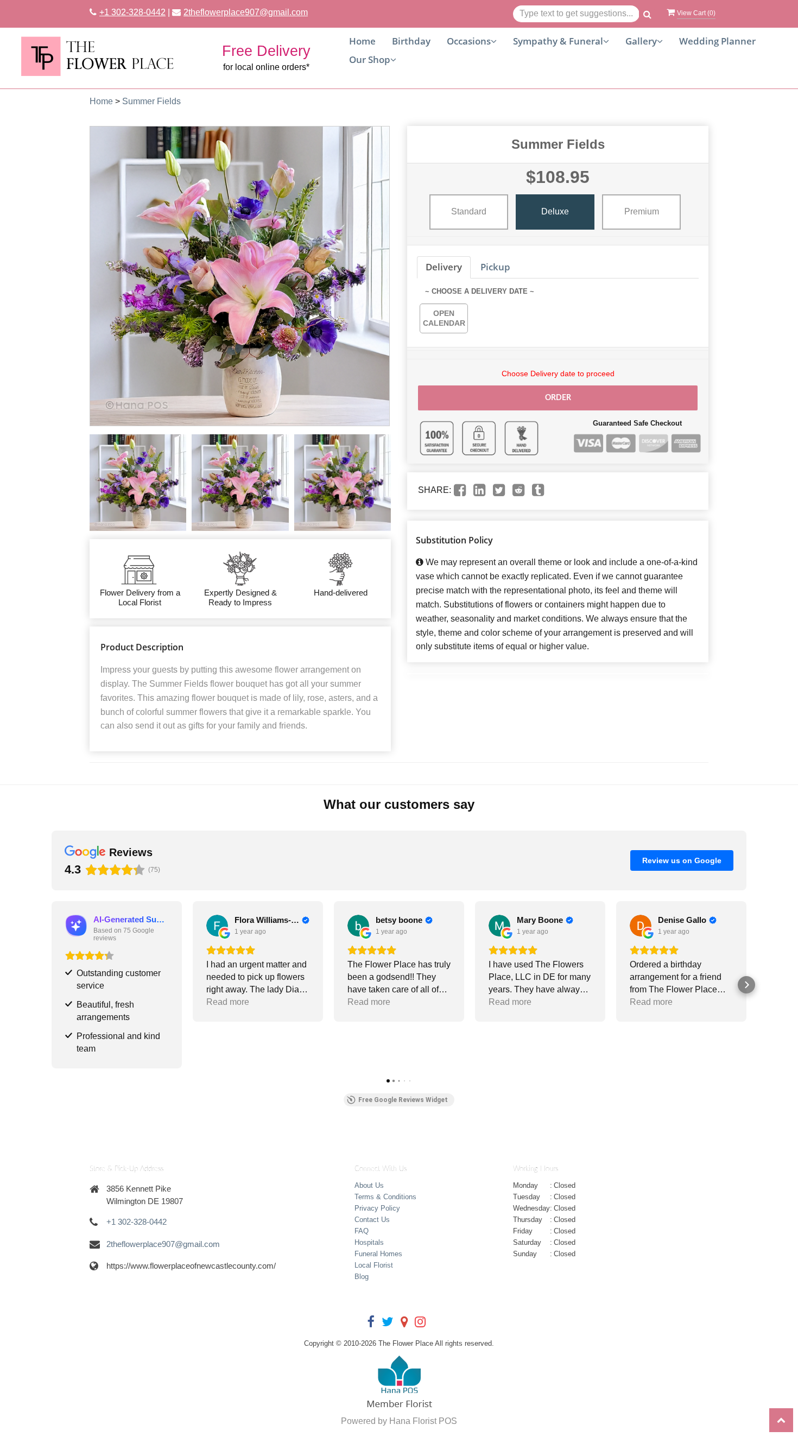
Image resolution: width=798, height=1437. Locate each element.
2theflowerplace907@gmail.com (245, 12)
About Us (369, 1185)
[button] (51, 984)
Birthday (411, 41)
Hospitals (369, 1242)
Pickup (495, 267)
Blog (361, 1277)
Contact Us (372, 1220)
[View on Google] (217, 925)
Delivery (444, 267)
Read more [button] (227, 1001)
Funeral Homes (378, 1254)
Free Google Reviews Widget (403, 1100)
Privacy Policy (377, 1208)
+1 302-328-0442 (132, 12)
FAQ (361, 1231)
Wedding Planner (717, 41)
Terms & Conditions (385, 1197)
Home (362, 41)
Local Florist (373, 1265)
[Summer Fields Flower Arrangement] (138, 482)
